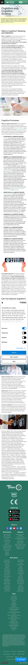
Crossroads (20, 570)
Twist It (20, 585)
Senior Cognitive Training (20, 544)
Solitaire (7, 567)
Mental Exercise (14, 621)
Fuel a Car (20, 576)
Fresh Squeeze (21, 573)
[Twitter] (10, 528)
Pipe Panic (7, 564)
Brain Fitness (7, 541)
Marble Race (7, 582)
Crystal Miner (7, 565)
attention (24, 129)
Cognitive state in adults (20, 545)
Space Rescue (7, 579)
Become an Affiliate (21, 654)
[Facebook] (7, 528)
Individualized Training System (13, 612)
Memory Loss (7, 544)
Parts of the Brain (7, 537)
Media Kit (14, 654)
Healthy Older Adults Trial (20, 538)
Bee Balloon (20, 568)
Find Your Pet (7, 586)
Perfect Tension (20, 582)
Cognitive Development (14, 609)
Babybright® (14, 604)
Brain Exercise (14, 610)
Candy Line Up (21, 561)
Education (14, 600)
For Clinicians (14, 597)
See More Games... (20, 591)
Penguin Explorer (20, 564)
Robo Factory (7, 568)
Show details (19, 348)
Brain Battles (14, 628)
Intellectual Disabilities (7, 546)
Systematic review (20, 547)
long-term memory (8, 170)
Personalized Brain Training (14, 618)
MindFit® (14, 603)
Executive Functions (7, 549)
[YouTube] (14, 528)
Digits (20, 565)
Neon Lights (7, 573)
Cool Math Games (14, 624)
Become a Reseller (9, 656)
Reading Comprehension (14, 625)
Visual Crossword (7, 576)
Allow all (14, 352)
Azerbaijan (5, 662)
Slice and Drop (21, 583)
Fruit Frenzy (7, 563)
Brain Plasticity (7, 540)
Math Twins (20, 577)
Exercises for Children (13, 607)
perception (19, 129)
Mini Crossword (7, 561)
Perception (7, 553)
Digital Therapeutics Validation (20, 535)
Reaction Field (21, 588)
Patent (13, 601)
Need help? (22, 659)
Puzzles (20, 563)
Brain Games (14, 619)
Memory (7, 552)
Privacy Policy (13, 651)
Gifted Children (14, 626)
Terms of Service (6, 651)
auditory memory (14, 188)
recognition (16, 189)
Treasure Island (7, 571)
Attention (6, 138)
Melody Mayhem (7, 588)
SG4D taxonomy (20, 548)
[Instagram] (17, 528)
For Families (14, 596)
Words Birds (20, 589)
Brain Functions (7, 547)
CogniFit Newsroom (7, 654)
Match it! (7, 577)
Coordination (7, 550)
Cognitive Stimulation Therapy (13, 615)
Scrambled (7, 585)
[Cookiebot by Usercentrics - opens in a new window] (20, 303)
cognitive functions (19, 128)
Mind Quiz (14, 613)
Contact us (17, 656)
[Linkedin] (20, 528)
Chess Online (7, 560)
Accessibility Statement (10, 659)
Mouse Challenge (20, 580)
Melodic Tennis (7, 583)
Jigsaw (20, 574)
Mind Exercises (14, 616)
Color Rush (7, 589)
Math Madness (7, 580)
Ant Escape (7, 570)
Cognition (7, 543)
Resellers (14, 606)
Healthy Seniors (20, 542)
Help (21, 656)
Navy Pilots (20, 539)
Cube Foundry (21, 571)
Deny (14, 361)
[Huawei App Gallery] (14, 519)
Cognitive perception (8, 193)
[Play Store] (14, 515)
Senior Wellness (20, 541)
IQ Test (13, 629)
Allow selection (14, 357)
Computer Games (20, 536)
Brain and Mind (7, 535)
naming (9, 189)
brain (19, 210)
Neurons (7, 538)
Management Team (21, 651)
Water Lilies (20, 586)
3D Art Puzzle (7, 591)
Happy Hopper (21, 560)
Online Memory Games (14, 622)
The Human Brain (7, 534)
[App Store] (14, 511)
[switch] (24, 333)
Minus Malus (20, 579)
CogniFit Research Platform (8, 22)
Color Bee (21, 567)
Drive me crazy (7, 574)
